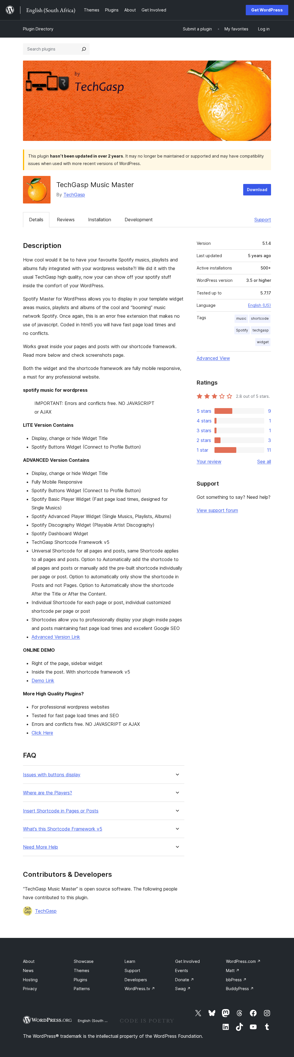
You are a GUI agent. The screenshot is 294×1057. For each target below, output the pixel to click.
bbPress (236, 979)
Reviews (66, 219)
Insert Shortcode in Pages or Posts (60, 811)
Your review (209, 461)
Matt (232, 970)
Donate (184, 979)
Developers (136, 979)
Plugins (80, 979)
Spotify (242, 330)
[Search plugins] (84, 49)
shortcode (260, 318)
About (28, 961)
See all (264, 461)
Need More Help (40, 847)
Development (139, 219)
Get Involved (187, 961)
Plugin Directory (38, 28)
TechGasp (74, 194)
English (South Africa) (97, 1020)
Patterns (82, 988)
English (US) (259, 305)
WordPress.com (243, 961)
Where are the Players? (47, 793)
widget (263, 342)
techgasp (261, 330)
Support (262, 219)
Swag (183, 988)
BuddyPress (240, 988)
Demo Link (43, 680)
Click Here (42, 733)
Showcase (84, 961)
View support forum (217, 510)
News (28, 970)
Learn (130, 961)
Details (36, 219)
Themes (81, 970)
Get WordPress (267, 9)
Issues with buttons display (51, 774)
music (241, 318)
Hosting (30, 979)
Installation (99, 219)
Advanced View (213, 358)
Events (181, 970)
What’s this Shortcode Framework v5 (62, 829)
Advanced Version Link (56, 637)
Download (257, 189)
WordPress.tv (140, 988)
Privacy (30, 988)
